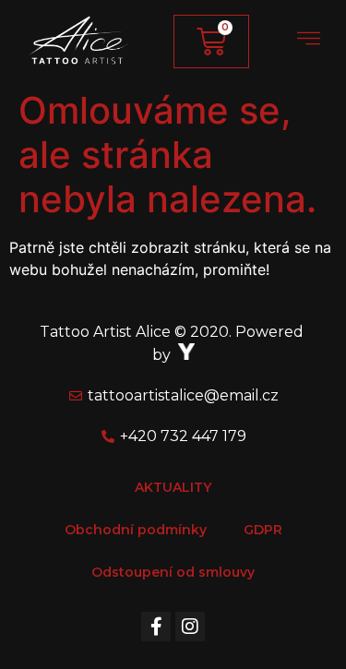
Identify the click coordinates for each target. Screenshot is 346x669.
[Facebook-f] (156, 626)
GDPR (263, 529)
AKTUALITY (173, 487)
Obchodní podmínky (136, 529)
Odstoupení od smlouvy (173, 572)
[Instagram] (190, 626)
